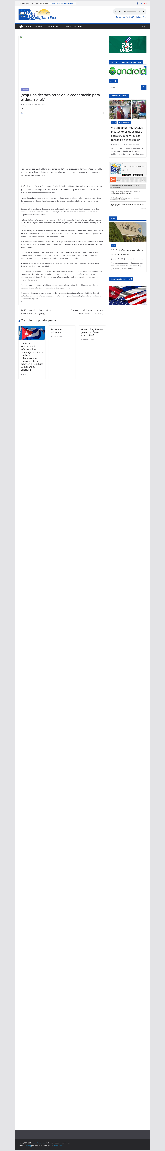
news (113, 245)
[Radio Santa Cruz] (21, 26)
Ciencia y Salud (54, 26)
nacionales (40, 26)
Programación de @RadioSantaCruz (131, 17)
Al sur (28, 26)
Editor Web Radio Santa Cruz (134, 259)
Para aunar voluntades (57, 331)
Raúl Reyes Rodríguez (132, 144)
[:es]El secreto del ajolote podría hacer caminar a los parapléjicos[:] (37, 312)
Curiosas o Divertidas (74, 26)
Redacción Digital (39, 104)
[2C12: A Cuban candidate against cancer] (127, 232)
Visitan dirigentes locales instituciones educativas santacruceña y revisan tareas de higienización (127, 134)
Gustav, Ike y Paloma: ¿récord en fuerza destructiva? (92, 332)
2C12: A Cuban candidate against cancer (127, 252)
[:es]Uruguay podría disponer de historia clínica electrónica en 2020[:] (85, 312)
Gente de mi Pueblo (124, 123)
